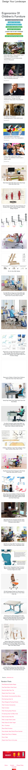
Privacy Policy (20, 765)
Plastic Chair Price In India (8, 693)
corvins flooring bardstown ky (14, 24)
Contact (12, 765)
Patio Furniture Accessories (8, 705)
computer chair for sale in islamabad (14, 31)
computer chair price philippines (14, 27)
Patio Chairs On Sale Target (9, 722)
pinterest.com (10, 677)
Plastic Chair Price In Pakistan (9, 734)
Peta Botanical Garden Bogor (9, 684)
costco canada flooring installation (14, 20)
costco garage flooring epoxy (14, 34)
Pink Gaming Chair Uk (7, 699)
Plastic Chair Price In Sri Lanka (9, 740)
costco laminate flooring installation (14, 36)
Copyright (14, 767)
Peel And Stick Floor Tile (8, 690)
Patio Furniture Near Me (8, 716)
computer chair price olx (14, 22)
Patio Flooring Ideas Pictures (9, 711)
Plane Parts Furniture (7, 728)
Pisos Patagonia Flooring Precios (10, 702)
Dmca (6, 765)
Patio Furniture (5, 708)
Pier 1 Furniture (6, 725)
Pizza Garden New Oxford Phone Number (12, 731)
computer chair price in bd (14, 29)
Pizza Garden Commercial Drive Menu (11, 696)
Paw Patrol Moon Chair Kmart (9, 687)
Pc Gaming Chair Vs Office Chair (10, 713)
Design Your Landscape (14, 1)
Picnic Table (5, 737)
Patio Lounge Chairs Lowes (8, 719)
